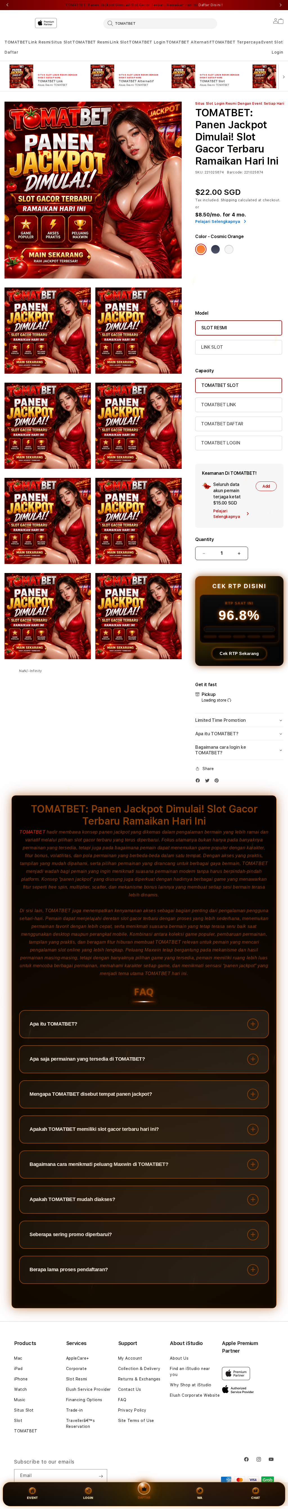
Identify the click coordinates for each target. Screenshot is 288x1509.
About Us (179, 1358)
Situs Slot (61, 42)
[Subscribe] (100, 1476)
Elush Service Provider (88, 1389)
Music (20, 1400)
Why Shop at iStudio (190, 1385)
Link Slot (119, 42)
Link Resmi (39, 42)
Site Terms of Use (136, 1420)
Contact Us (129, 1389)
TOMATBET (16, 42)
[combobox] (160, 23)
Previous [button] (7, 5)
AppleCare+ (77, 1358)
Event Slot (272, 42)
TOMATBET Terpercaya (236, 42)
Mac (18, 1358)
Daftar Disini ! (211, 5)
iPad (18, 1368)
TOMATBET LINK (218, 404)
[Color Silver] (228, 249)
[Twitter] (209, 782)
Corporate (76, 1368)
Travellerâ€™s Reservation (80, 1423)
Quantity (204, 539)
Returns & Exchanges (139, 1379)
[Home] (17, 23)
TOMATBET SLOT (220, 385)
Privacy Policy (132, 1410)
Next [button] (281, 5)
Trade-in (74, 1410)
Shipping (229, 200)
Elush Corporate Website (195, 1395)
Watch (20, 1389)
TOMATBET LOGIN (220, 443)
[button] (16, 42)
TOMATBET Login (147, 42)
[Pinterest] (218, 782)
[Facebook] (199, 782)
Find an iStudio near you (190, 1371)
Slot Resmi (76, 1379)
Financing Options (84, 1400)
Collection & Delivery (139, 1368)
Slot (18, 1420)
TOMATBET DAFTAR (222, 423)
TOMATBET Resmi (90, 42)
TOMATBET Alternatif (189, 42)
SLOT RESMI (214, 327)
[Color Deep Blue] (215, 249)
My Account (130, 1358)
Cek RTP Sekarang (239, 653)
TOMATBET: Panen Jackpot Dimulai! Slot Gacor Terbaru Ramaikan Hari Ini (144, 5)
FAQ (122, 1400)
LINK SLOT (212, 347)
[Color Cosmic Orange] (200, 249)
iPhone (21, 1379)
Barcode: (235, 172)
